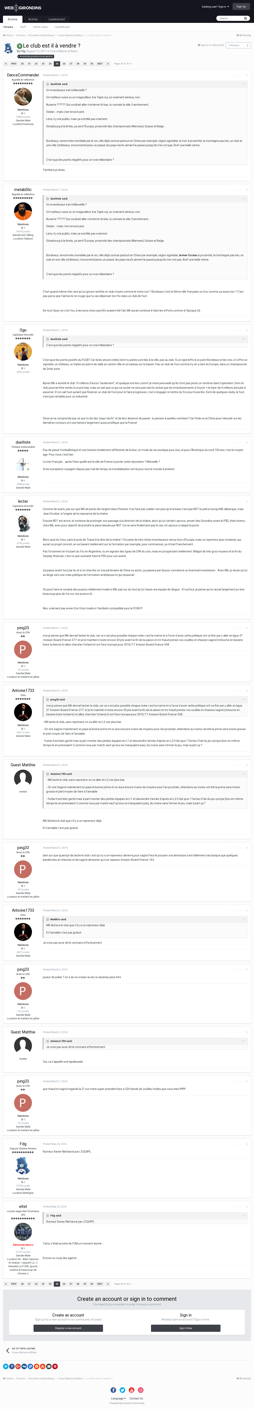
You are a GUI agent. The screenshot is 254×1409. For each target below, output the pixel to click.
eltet (23, 1206)
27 (71, 63)
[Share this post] (247, 75)
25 (57, 63)
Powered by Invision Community (127, 1403)
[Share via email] (49, 1366)
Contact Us (136, 1398)
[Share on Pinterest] (55, 1366)
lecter (23, 501)
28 (78, 63)
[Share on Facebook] (12, 1366)
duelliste (23, 442)
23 (43, 63)
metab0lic (23, 189)
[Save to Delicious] (30, 1366)
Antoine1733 (23, 690)
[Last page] (108, 63)
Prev (13, 64)
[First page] (6, 63)
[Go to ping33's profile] (23, 649)
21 (29, 63)
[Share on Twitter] (6, 1366)
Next (100, 64)
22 (36, 63)
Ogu (23, 330)
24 (50, 63)
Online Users (40, 26)
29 (85, 63)
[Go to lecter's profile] (23, 523)
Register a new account (68, 1328)
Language (117, 1398)
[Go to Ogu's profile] (23, 352)
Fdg (23, 51)
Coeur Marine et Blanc (64, 51)
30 (91, 63)
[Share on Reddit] (36, 1366)
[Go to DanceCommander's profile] (23, 97)
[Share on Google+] (18, 1366)
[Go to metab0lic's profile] (23, 211)
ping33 (23, 627)
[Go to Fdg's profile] (8, 48)
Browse (12, 19)
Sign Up (241, 6)
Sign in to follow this (212, 45)
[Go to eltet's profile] (23, 1232)
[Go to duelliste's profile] (23, 464)
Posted (55, 75)
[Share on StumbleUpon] (42, 1366)
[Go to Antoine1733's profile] (23, 712)
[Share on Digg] (24, 1366)
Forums (8, 26)
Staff (23, 26)
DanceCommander (23, 75)
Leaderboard (62, 26)
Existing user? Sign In (214, 6)
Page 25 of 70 (122, 63)
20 (22, 63)
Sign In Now (185, 1328)
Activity (33, 19)
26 (64, 63)
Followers (234, 45)
